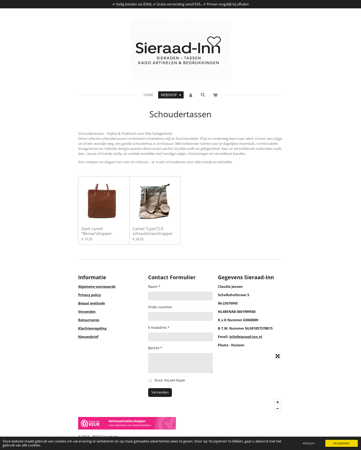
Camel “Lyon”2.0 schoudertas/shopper (153, 231)
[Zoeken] (203, 94)
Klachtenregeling (92, 328)
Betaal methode (91, 303)
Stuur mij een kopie (169, 380)
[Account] (191, 94)
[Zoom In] (278, 402)
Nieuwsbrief (88, 336)
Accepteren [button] (342, 443)
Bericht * (155, 348)
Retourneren (88, 320)
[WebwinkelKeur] (127, 428)
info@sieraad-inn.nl (245, 336)
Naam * (154, 286)
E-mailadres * (158, 327)
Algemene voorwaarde (97, 286)
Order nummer (160, 307)
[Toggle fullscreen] (278, 356)
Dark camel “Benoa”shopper (96, 231)
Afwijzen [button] (309, 443)
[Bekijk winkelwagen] (215, 94)
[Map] (250, 382)
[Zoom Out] (278, 408)
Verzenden (87, 311)
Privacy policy (89, 295)
